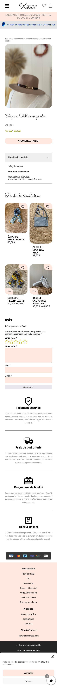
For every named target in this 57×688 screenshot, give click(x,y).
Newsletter (28, 583)
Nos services (28, 568)
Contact (28, 623)
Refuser (28, 681)
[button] (52, 656)
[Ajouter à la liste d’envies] (23, 206)
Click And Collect (28, 597)
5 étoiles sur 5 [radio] (25, 341)
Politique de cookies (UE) (28, 650)
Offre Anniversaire (28, 593)
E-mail (8, 376)
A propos (28, 608)
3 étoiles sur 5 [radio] (16, 341)
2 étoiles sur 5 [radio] (11, 341)
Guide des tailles (28, 614)
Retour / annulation (28, 602)
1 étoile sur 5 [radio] (7, 341)
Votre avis (11, 346)
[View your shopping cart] (50, 6)
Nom (7, 365)
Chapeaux (28, 39)
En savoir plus (49, 25)
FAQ (28, 578)
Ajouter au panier (28, 141)
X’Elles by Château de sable (28, 645)
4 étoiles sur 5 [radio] (20, 341)
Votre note (11, 338)
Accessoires (17, 39)
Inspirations (28, 619)
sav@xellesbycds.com (29, 636)
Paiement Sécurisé (28, 588)
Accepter (28, 673)
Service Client (28, 574)
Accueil (8, 39)
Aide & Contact (28, 630)
